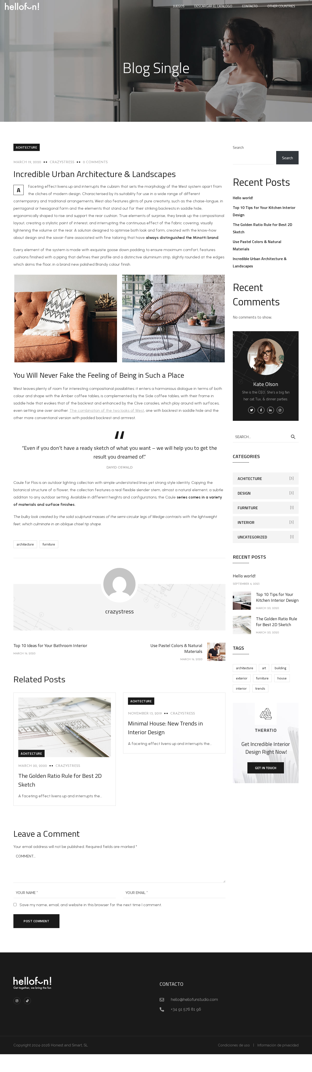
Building (280, 667)
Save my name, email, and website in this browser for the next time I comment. (91, 905)
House (282, 678)
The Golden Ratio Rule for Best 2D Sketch (276, 621)
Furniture (49, 544)
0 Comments (95, 162)
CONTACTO (250, 6)
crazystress (62, 162)
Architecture (25, 544)
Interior (246, 522)
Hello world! (243, 198)
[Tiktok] (27, 1000)
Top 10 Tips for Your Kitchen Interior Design (277, 597)
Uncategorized (252, 537)
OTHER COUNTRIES (281, 6)
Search (238, 147)
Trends (260, 688)
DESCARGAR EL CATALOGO (213, 6)
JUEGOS (179, 6)
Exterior (241, 678)
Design (244, 493)
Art (264, 667)
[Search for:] (266, 437)
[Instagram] (16, 1000)
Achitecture (26, 147)
